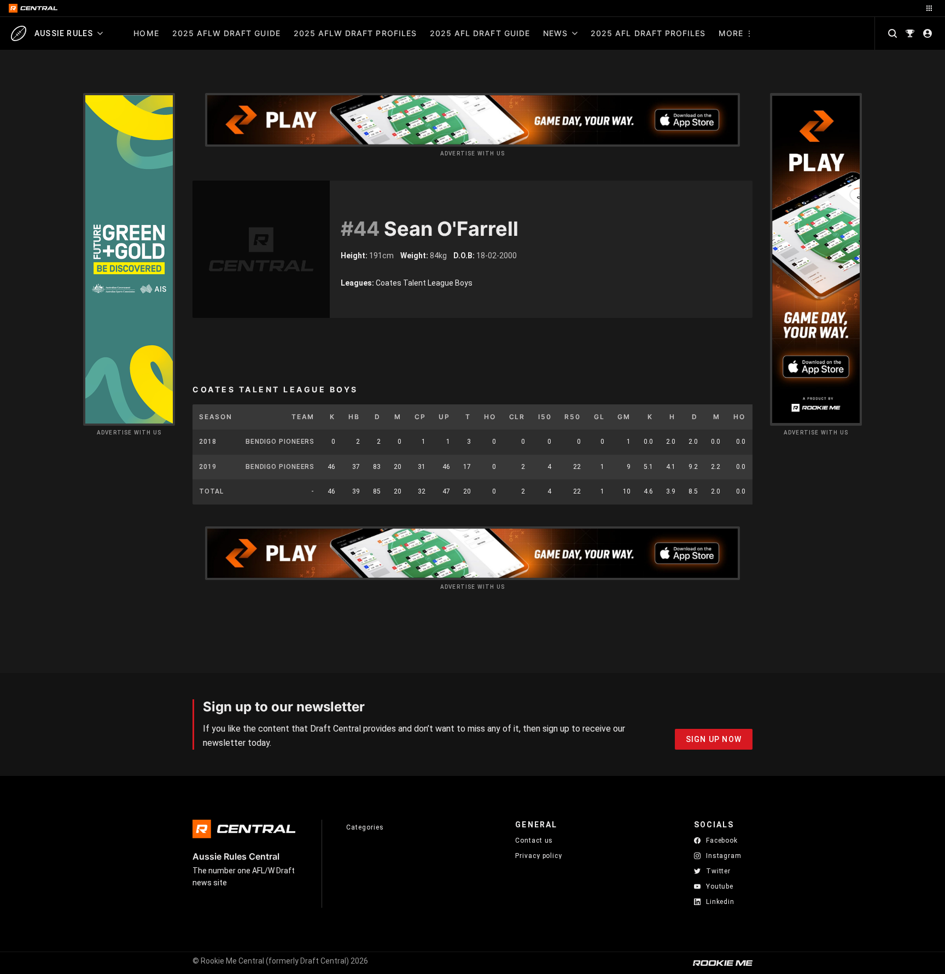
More (731, 33)
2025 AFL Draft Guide (480, 33)
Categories (364, 827)
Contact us (534, 840)
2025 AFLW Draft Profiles (355, 33)
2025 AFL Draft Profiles (648, 33)
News (555, 33)
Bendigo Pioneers (280, 441)
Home (146, 33)
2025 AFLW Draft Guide (226, 33)
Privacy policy (538, 855)
